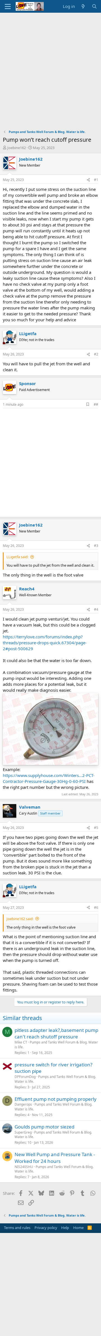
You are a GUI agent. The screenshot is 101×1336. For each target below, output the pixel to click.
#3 (96, 545)
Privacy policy (46, 1227)
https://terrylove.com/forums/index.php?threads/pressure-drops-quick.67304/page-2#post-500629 (45, 642)
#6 (96, 907)
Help (65, 1227)
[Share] (88, 180)
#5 (96, 827)
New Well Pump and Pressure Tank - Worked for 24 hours (55, 1157)
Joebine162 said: (19, 918)
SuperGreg (23, 1132)
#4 (96, 609)
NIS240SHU (24, 1166)
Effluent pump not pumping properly (56, 1099)
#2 (96, 354)
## (96, 404)
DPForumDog (25, 1076)
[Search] (94, 6)
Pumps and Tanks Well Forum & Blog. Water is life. (56, 1044)
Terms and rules (17, 1227)
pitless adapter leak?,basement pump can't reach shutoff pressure (56, 1033)
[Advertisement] (50, 66)
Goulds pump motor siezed (44, 1126)
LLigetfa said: (17, 556)
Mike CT (21, 1042)
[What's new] (83, 6)
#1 (96, 179)
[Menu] (7, 6)
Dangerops (23, 1104)
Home (78, 1227)
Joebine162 (16, 147)
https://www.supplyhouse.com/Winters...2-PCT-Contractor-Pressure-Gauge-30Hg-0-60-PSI (49, 778)
